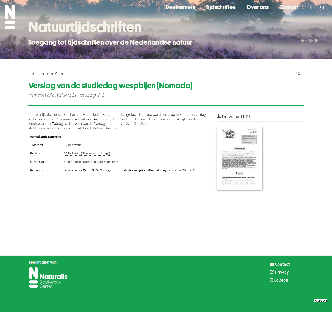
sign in (311, 40)
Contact (282, 265)
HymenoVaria (41, 95)
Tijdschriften (221, 6)
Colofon (280, 280)
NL (312, 7)
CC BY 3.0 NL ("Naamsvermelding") (87, 153)
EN (321, 7)
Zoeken (288, 6)
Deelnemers (180, 6)
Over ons (257, 6)
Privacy (281, 272)
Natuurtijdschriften (85, 27)
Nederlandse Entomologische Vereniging (91, 162)
